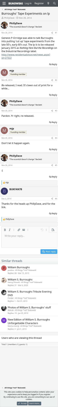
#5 (56, 165)
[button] (5, 229)
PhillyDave (9, 17)
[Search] (54, 3)
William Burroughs (19, 267)
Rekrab (11, 310)
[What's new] (48, 3)
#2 (56, 80)
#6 (56, 198)
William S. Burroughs (20, 279)
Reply (54, 64)
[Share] (52, 33)
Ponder (11, 298)
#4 (56, 138)
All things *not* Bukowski (25, 270)
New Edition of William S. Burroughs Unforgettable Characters (29, 321)
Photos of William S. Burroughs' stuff (29, 307)
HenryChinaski (14, 282)
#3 (56, 110)
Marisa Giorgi (13, 326)
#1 (56, 32)
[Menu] (4, 3)
